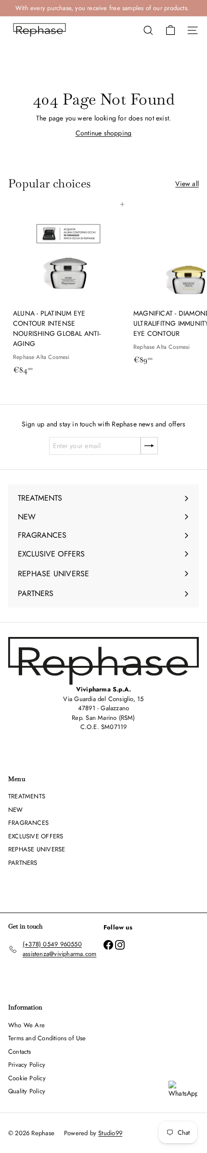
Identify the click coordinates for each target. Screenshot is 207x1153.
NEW (15, 809)
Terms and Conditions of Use (47, 1038)
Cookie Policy (27, 1078)
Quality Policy (26, 1091)
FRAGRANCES (28, 822)
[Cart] (170, 30)
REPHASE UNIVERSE (36, 849)
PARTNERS (23, 862)
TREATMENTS (26, 796)
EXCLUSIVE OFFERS (35, 836)
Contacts (19, 1051)
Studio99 (110, 1133)
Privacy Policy (26, 1064)
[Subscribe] (149, 445)
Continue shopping (104, 133)
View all (187, 183)
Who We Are (26, 1025)
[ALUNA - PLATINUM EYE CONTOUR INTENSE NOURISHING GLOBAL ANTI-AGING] (68, 291)
